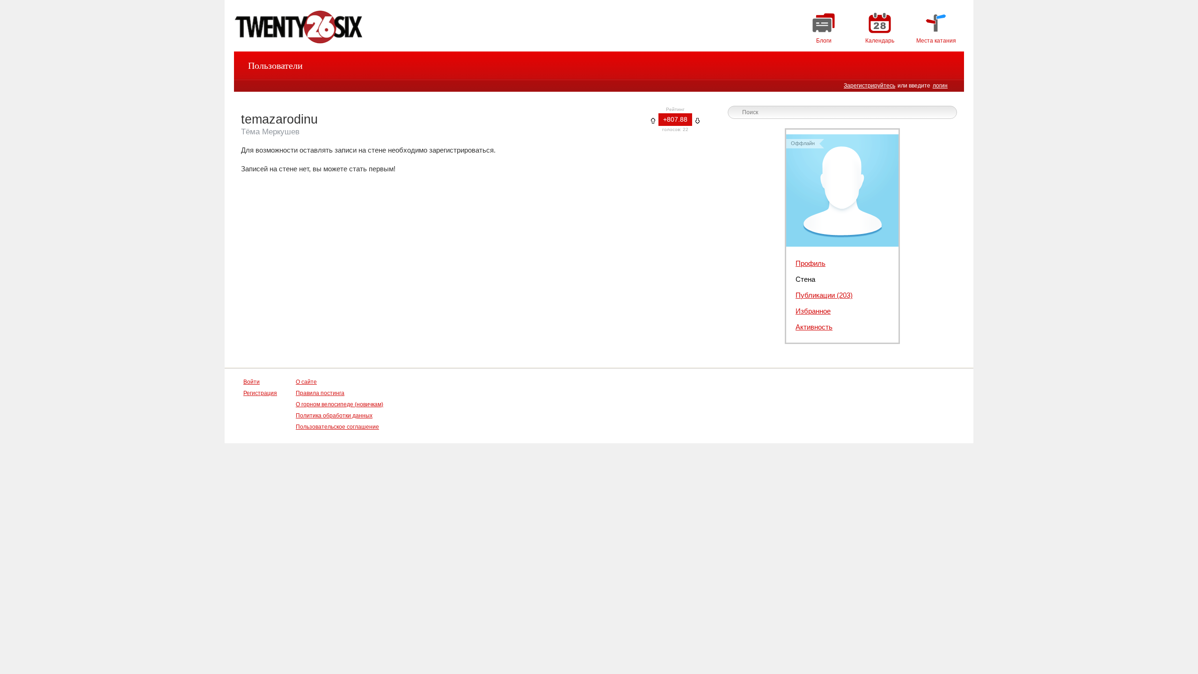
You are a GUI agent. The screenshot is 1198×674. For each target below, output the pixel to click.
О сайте (306, 382)
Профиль (810, 263)
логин (940, 85)
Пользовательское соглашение (337, 427)
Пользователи (275, 65)
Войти (251, 382)
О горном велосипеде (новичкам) (339, 404)
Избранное (813, 311)
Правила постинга (320, 393)
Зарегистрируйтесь (869, 85)
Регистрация (260, 393)
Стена (805, 279)
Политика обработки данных (334, 415)
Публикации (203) (824, 295)
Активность (814, 327)
